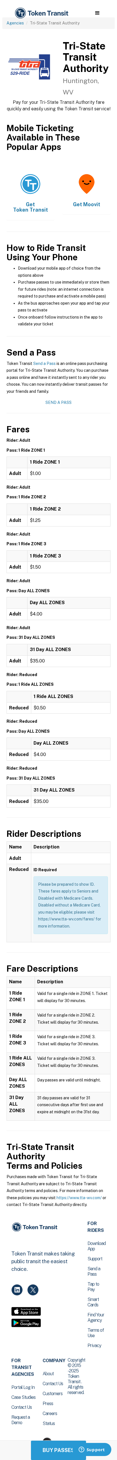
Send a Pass (44, 363)
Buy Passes (58, 1450)
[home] (41, 13)
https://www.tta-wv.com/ (79, 1197)
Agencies (15, 23)
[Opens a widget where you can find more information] (91, 1450)
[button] (97, 13)
